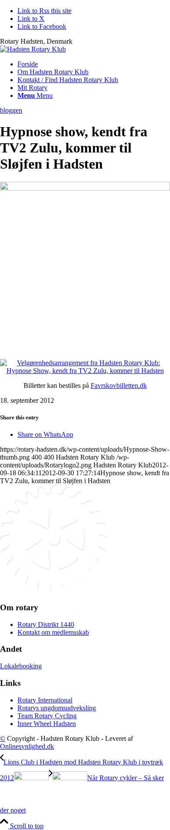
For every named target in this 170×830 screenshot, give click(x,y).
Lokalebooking (21, 666)
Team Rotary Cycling (47, 715)
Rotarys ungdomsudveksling (56, 708)
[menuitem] (93, 64)
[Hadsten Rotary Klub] (33, 49)
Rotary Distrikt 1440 (45, 624)
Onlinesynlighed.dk (27, 746)
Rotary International (44, 700)
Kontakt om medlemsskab (53, 632)
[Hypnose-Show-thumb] (85, 188)
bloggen (11, 110)
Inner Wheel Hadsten (46, 723)
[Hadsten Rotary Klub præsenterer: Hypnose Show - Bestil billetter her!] (85, 370)
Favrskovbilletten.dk (119, 385)
